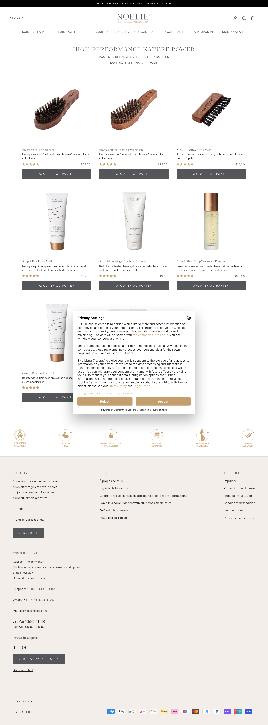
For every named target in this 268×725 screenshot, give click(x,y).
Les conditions (233, 510)
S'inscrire (28, 533)
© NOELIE (23, 712)
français (22, 701)
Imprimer (230, 481)
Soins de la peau (36, 32)
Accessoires (175, 32)
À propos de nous (111, 481)
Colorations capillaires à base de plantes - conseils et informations (143, 496)
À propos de (204, 32)
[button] (30, 164)
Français (17, 18)
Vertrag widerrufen (38, 659)
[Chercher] (244, 18)
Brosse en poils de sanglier (38, 150)
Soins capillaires (73, 32)
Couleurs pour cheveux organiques (126, 32)
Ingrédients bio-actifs (114, 488)
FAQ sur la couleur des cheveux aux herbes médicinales (135, 503)
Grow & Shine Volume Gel (38, 373)
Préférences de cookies (239, 518)
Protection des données (239, 488)
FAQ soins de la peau (113, 518)
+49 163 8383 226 (41, 600)
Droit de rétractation (238, 496)
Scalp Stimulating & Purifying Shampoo (123, 261)
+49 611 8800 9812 (41, 589)
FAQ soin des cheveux (114, 510)
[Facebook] (14, 647)
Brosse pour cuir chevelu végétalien (121, 150)
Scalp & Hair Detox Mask (37, 261)
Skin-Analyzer (234, 32)
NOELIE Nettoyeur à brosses (194, 150)
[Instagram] (24, 647)
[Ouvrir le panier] (253, 18)
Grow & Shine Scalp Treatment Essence (201, 261)
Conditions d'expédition (239, 503)
